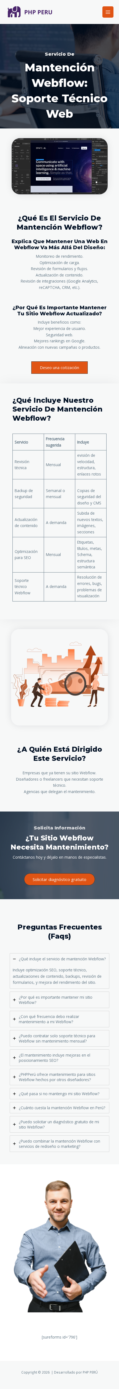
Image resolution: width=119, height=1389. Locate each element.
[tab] (59, 971)
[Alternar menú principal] (108, 12)
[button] (59, 879)
